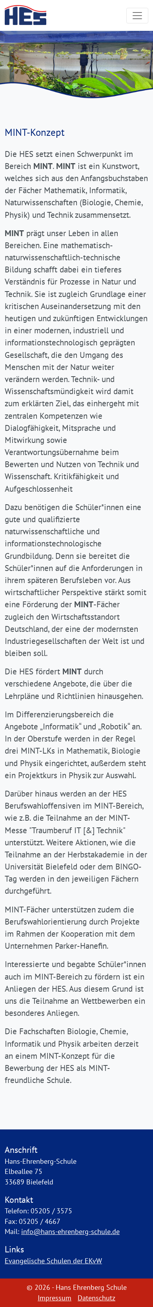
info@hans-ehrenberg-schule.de (70, 1231)
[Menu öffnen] (137, 15)
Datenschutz (96, 1297)
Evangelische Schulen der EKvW (53, 1260)
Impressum (54, 1297)
